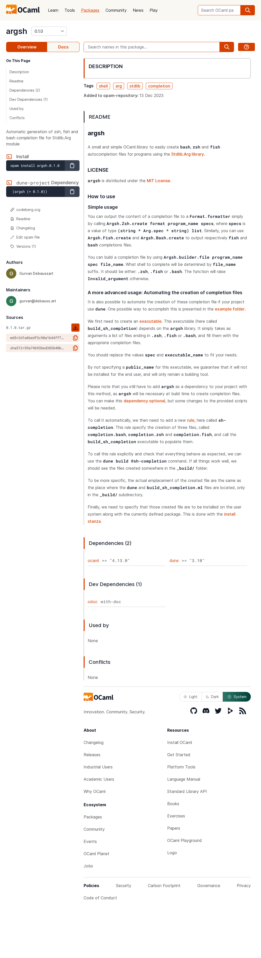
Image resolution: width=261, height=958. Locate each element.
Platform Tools (181, 766)
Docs (63, 46)
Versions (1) (26, 246)
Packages (90, 10)
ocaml (93, 560)
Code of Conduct (100, 897)
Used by (16, 108)
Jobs (88, 865)
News (138, 10)
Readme (16, 81)
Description (19, 72)
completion (159, 86)
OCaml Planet (96, 853)
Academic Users (99, 779)
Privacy (244, 885)
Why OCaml (95, 791)
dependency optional (144, 400)
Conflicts (17, 118)
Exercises (176, 815)
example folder (230, 309)
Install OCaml (179, 742)
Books (173, 803)
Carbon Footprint (164, 885)
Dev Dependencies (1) (28, 99)
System (240, 696)
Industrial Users (98, 766)
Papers (173, 828)
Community (116, 10)
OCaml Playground (184, 840)
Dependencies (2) (24, 90)
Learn (53, 10)
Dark (215, 696)
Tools (69, 10)
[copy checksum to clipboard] (75, 338)
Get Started (178, 754)
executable (150, 321)
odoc (93, 601)
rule (190, 420)
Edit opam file (28, 237)
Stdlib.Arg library (187, 154)
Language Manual (183, 779)
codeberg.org (28, 209)
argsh (16, 31)
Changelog (25, 228)
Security (123, 885)
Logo (172, 852)
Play (154, 10)
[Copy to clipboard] (72, 165)
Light (193, 696)
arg (118, 86)
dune (174, 560)
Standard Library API (187, 791)
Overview (26, 46)
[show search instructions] (246, 47)
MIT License (158, 180)
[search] (248, 10)
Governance (208, 885)
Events (90, 841)
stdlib (134, 86)
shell (103, 86)
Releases (92, 754)
